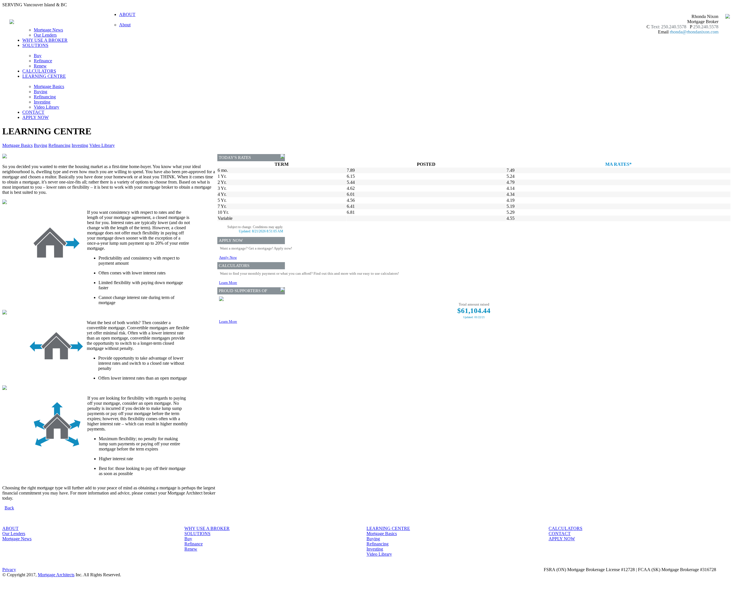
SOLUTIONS (197, 533)
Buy (38, 55)
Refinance (43, 60)
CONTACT (33, 112)
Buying (40, 91)
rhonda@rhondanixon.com (694, 31)
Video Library (46, 107)
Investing (42, 101)
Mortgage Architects (56, 574)
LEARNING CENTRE (388, 528)
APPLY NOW (35, 117)
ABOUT (10, 528)
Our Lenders (45, 35)
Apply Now (228, 257)
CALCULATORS (39, 71)
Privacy (9, 569)
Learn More (228, 282)
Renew (40, 65)
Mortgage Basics (49, 86)
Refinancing (45, 96)
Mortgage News (48, 29)
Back (9, 507)
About (125, 24)
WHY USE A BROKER (45, 40)
